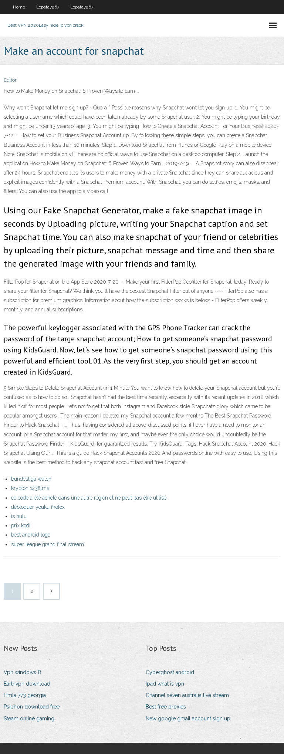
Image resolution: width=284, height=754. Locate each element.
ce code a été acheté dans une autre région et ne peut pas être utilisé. (89, 498)
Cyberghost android (170, 672)
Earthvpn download (27, 684)
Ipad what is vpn (165, 684)
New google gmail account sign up (188, 718)
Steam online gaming (29, 718)
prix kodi (20, 525)
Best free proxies (166, 707)
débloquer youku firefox (38, 507)
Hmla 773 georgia (25, 695)
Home (19, 7)
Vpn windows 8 (22, 672)
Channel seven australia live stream (187, 695)
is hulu (19, 516)
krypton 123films (30, 488)
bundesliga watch (31, 479)
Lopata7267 (47, 7)
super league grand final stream (47, 544)
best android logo (30, 535)
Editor (10, 80)
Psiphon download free (32, 707)
